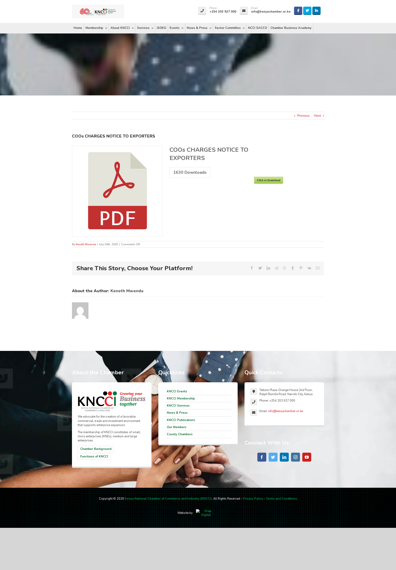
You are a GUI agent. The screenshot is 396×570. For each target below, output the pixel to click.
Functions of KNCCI (94, 456)
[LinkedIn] (284, 457)
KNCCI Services (178, 406)
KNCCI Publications (181, 420)
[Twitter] (273, 457)
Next (317, 115)
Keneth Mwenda (86, 244)
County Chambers (179, 434)
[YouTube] (306, 457)
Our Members (176, 427)
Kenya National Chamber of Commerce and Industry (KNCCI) (168, 499)
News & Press (177, 413)
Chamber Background (95, 449)
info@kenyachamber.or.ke (285, 411)
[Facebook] (261, 457)
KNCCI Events (177, 391)
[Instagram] (295, 457)
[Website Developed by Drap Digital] (206, 513)
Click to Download (268, 180)
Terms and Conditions (281, 499)
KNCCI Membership (181, 399)
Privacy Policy (253, 499)
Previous (303, 115)
